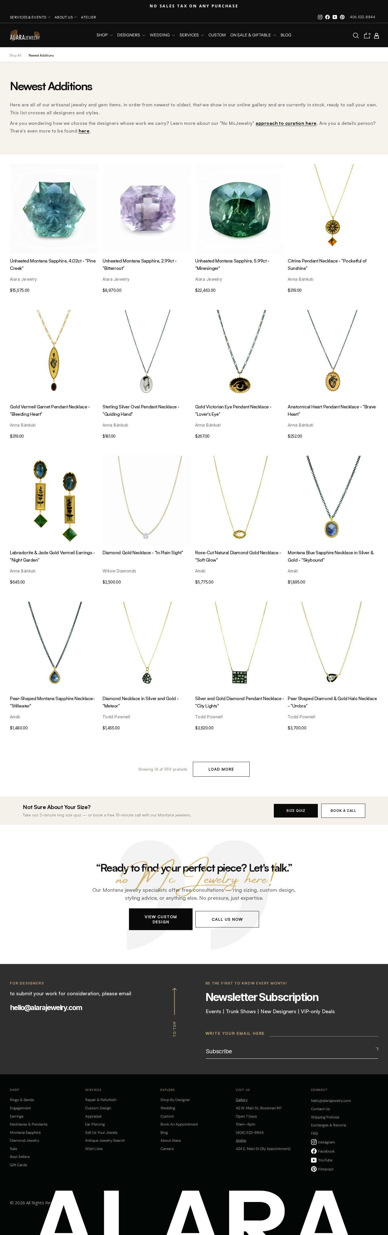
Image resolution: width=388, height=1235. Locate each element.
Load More (221, 769)
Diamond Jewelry (24, 1140)
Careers (167, 1148)
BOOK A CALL (343, 810)
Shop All (15, 55)
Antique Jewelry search (105, 1140)
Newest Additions (41, 55)
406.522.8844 (362, 17)
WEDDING (160, 35)
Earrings (17, 1116)
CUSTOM (217, 35)
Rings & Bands (22, 1099)
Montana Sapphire (25, 1132)
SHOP (103, 35)
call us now (227, 919)
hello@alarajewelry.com (46, 1007)
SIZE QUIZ (295, 810)
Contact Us (320, 1108)
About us (64, 17)
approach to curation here (286, 123)
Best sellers (20, 1156)
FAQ (314, 1133)
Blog (286, 35)
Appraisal (93, 1116)
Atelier (88, 17)
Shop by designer (175, 1099)
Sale (13, 1148)
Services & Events (28, 17)
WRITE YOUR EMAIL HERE (235, 1033)
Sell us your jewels (101, 1132)
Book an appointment (179, 1124)
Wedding (167, 1108)
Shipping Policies (325, 1117)
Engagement (20, 1108)
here (84, 131)
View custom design (161, 919)
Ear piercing (95, 1124)
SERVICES (190, 35)
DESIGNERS (129, 35)
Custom (167, 1116)
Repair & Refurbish (100, 1099)
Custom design (98, 1108)
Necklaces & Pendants (29, 1124)
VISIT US (243, 1090)
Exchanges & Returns (328, 1125)
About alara (170, 1140)
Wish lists (94, 1148)
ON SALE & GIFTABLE (251, 35)
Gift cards (18, 1164)
